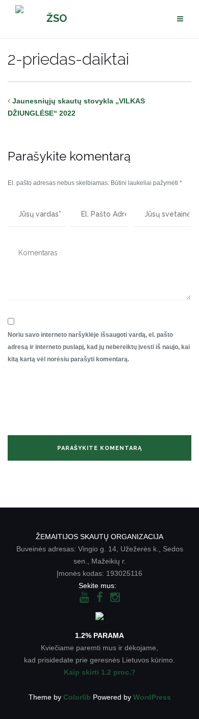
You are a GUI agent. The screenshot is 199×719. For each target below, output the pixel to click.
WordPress (152, 697)
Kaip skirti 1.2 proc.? (100, 672)
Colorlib (77, 697)
